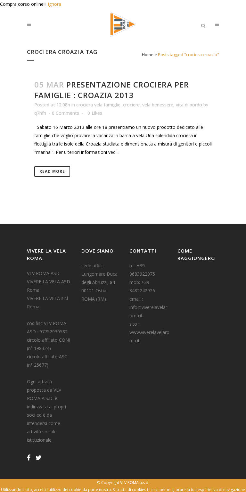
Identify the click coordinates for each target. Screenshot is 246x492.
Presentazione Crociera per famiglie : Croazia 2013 (111, 89)
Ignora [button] (54, 4)
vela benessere (157, 105)
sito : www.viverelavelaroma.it (149, 332)
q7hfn (40, 113)
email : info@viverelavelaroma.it (148, 307)
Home (147, 54)
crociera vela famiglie (98, 105)
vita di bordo (189, 105)
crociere (131, 105)
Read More (52, 171)
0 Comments (65, 113)
